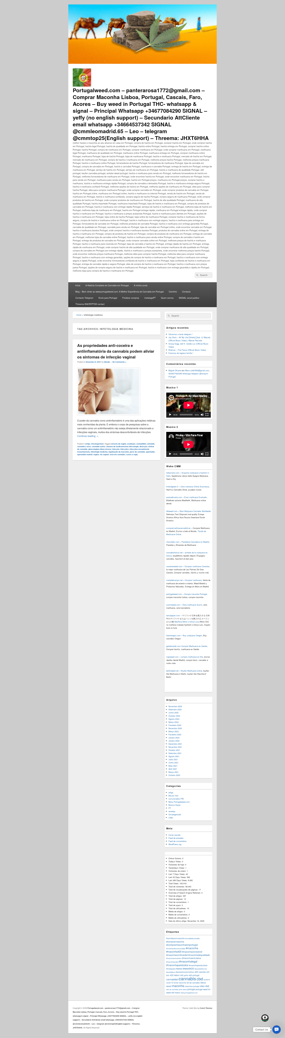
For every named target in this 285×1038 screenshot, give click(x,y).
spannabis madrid (84, 454)
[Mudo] (202, 414)
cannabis (151, 443)
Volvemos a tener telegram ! (180, 334)
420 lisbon (175, 975)
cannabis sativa (98, 446)
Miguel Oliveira (174, 370)
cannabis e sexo (84, 446)
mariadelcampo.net (174, 580)
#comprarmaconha (175, 941)
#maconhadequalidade (199, 954)
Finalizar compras (130, 297)
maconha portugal (192, 986)
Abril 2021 (172, 768)
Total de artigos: (175, 895)
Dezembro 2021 (175, 743)
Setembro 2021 (175, 753)
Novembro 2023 (175, 728)
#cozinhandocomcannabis (175, 948)
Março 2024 (173, 722)
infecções (124, 449)
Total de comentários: (178, 902)
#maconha (192, 948)
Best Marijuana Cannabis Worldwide (195, 511)
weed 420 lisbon (173, 992)
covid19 (206, 979)
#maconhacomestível (192, 951)
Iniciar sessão (174, 834)
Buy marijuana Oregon (192, 635)
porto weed (183, 989)
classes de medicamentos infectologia (122, 446)
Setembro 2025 (175, 709)
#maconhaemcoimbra (174, 958)
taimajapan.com (173, 615)
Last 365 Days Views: (178, 880)
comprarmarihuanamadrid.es (178, 528)
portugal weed (202, 989)
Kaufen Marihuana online (191, 670)
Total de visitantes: (176, 886)
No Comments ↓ (119, 362)
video (170, 817)
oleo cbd (204, 986)
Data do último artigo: (177, 921)
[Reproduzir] (170, 414)
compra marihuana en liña (192, 656)
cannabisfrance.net (174, 552)
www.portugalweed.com (189, 993)
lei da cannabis (193, 982)
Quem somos (167, 297)
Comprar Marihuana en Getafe (194, 646)
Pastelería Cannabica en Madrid (195, 541)
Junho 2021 (173, 762)
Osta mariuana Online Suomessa (194, 486)
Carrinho (173, 291)
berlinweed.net (172, 670)
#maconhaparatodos (177, 965)
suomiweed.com (173, 604)
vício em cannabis (117, 454)
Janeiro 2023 (173, 737)
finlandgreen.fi (172, 486)
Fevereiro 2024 (174, 725)
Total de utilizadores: (177, 908)
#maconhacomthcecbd (177, 954)
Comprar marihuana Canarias (197, 566)
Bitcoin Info (173, 795)
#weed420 (188, 968)
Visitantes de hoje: (176, 864)
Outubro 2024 (174, 715)
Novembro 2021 (175, 747)
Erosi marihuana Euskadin (195, 497)
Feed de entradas (175, 838)
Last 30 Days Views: (177, 877)
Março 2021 (173, 772)
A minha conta (140, 285)
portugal (191, 989)
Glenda (107, 362)
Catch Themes (206, 1008)
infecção (115, 449)
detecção (143, 446)
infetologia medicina (99, 451)
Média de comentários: (178, 914)
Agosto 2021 (173, 756)
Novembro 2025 (175, 706)
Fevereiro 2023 (174, 734)
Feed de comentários (177, 841)
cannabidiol (141, 443)
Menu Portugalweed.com (179, 801)
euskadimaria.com (174, 497)
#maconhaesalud (172, 962)
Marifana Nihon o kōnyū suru (187, 621)
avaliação (131, 443)
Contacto (186, 291)
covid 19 (169, 982)
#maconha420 (174, 951)
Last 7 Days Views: (177, 874)
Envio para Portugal (108, 297)
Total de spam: (175, 905)
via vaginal (104, 454)
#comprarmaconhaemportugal (182, 944)
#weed (179, 968)
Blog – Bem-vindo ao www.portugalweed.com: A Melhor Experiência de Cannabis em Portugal (119, 291)
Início (77, 285)
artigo (87, 443)
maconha (178, 986)
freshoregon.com (173, 635)
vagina (96, 454)
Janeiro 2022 (173, 740)
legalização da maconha (119, 451)
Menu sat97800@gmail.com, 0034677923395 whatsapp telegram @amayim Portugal (189, 373)
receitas (171, 811)
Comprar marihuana (193, 580)
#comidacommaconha (175, 938)
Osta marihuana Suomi (192, 604)
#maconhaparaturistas (198, 965)
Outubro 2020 (174, 775)
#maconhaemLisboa (191, 958)
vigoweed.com (172, 656)
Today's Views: (175, 861)
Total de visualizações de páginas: (183, 889)
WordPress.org (174, 844)
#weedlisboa (170, 972)
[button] (276, 1029)
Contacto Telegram (84, 297)
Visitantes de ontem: (177, 871)
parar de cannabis (137, 451)
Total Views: (174, 883)
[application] (188, 405)
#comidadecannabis (192, 938)
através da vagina (118, 443)
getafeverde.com (173, 646)
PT (169, 808)
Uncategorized (97, 443)
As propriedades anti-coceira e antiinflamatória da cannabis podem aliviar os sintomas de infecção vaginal (115, 351)
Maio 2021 (172, 765)
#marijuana (171, 968)
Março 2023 (173, 731)
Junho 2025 (173, 712)
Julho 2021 (173, 759)
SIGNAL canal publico (189, 297)
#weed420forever (201, 969)
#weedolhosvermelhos (185, 972)
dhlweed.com (172, 511)
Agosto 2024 (173, 719)
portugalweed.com (174, 594)
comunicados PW (176, 798)
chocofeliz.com (172, 541)
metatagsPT (150, 297)
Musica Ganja (174, 805)
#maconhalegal (188, 961)
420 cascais (200, 971)
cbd (200, 978)
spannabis (150, 451)
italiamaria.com (172, 472)
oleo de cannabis (172, 989)
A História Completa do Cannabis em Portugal (107, 285)
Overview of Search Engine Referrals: (184, 892)
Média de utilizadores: (178, 917)
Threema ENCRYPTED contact (89, 304)
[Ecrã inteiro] (206, 414)
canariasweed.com (174, 566)
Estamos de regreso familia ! (180, 353)
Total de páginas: (176, 899)
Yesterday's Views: (176, 867)
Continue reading (87, 436)
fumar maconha (180, 982)
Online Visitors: (175, 858)
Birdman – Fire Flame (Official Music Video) (187, 350)
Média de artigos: (176, 911)
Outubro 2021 (174, 750)
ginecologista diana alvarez (99, 449)
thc (209, 989)
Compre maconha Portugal (195, 594)
